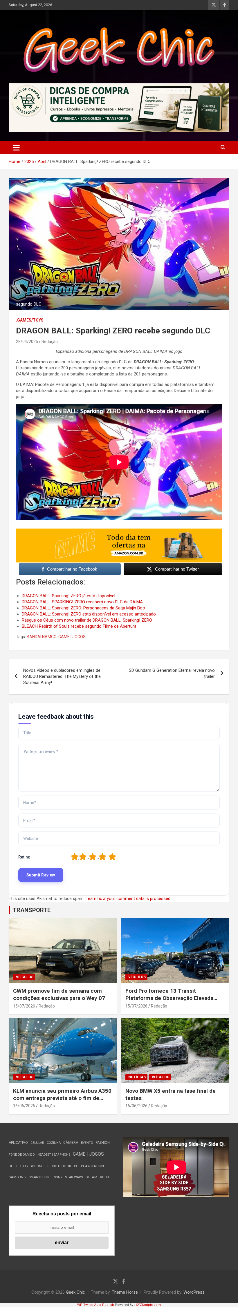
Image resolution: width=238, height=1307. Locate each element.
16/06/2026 (24, 1105)
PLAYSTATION (92, 1166)
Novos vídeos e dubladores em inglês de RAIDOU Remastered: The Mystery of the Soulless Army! (62, 676)
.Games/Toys (30, 320)
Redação (50, 341)
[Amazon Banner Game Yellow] (119, 531)
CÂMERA (70, 1143)
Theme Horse (125, 1292)
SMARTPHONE (40, 1177)
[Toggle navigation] (16, 147)
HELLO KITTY (18, 1166)
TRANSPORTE (32, 910)
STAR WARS (74, 1177)
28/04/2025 (27, 341)
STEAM (91, 1177)
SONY (58, 1177)
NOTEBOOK (61, 1166)
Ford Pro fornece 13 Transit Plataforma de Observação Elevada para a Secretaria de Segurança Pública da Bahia (169, 1001)
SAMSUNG (17, 1177)
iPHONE (37, 1166)
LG (48, 1166)
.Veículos (24, 977)
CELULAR (37, 1143)
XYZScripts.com (148, 1305)
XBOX (104, 1177)
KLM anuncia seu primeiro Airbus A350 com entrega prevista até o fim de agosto (62, 1098)
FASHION (103, 1143)
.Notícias (136, 1077)
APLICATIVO (18, 1143)
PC (76, 1166)
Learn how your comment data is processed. (128, 898)
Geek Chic (75, 1292)
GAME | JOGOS (72, 636)
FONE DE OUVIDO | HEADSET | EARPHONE (39, 1155)
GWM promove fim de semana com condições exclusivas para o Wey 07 (59, 994)
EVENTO (87, 1143)
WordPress (194, 1292)
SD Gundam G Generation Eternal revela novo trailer (172, 673)
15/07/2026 (24, 1006)
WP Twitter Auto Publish (95, 1305)
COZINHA (54, 1143)
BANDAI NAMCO (42, 636)
